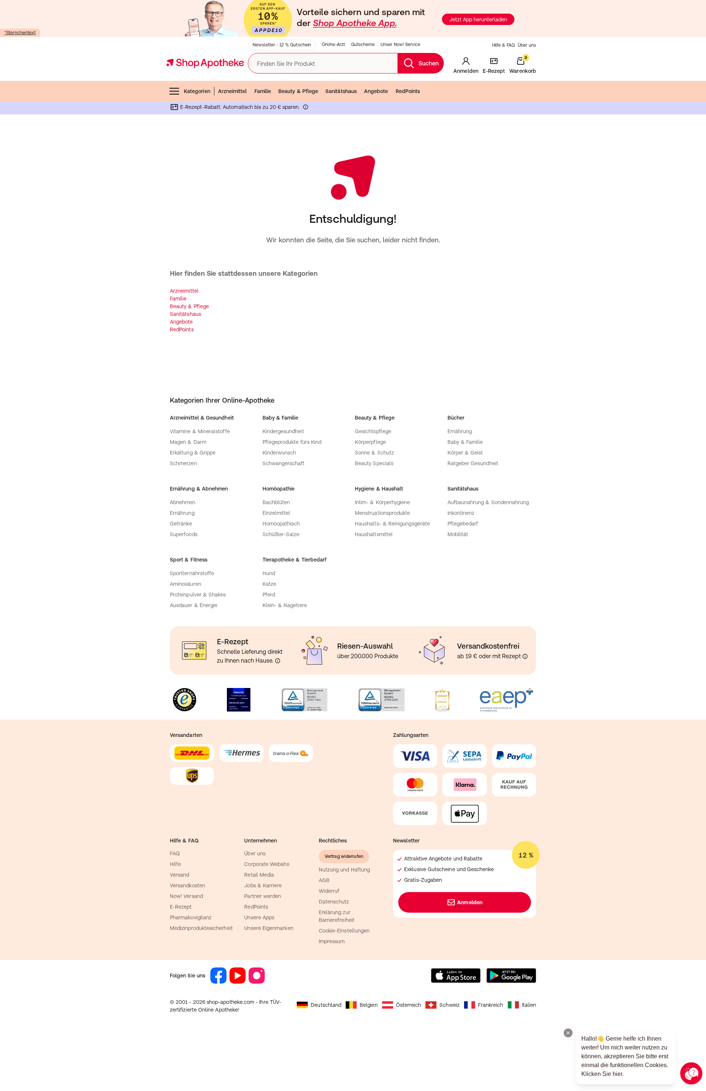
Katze (269, 584)
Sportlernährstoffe (192, 573)
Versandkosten (187, 885)
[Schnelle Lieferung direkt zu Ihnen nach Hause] (278, 661)
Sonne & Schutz (374, 453)
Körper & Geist (465, 453)
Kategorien (197, 91)
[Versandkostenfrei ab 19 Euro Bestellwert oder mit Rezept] (525, 656)
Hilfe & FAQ (503, 45)
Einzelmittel (276, 513)
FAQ (175, 853)
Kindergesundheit (283, 431)
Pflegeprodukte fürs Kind (292, 442)
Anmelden (469, 902)
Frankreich (490, 1005)
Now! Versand (186, 896)
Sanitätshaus (341, 91)
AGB (324, 880)
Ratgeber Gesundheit (473, 463)
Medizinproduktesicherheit (201, 928)
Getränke (181, 524)
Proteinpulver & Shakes (198, 595)
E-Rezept (181, 907)
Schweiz (449, 1005)
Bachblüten (276, 502)
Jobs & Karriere (263, 885)
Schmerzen (183, 463)
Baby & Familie (465, 442)
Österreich (408, 1005)
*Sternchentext (20, 32)
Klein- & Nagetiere (285, 605)
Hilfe (175, 864)
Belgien (369, 1005)
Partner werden (262, 896)
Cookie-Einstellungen (344, 931)
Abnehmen (183, 502)
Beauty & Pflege (298, 91)
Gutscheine (363, 44)
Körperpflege (370, 442)
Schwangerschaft (284, 463)
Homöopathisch (281, 524)
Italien (529, 1005)
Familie (262, 91)
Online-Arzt (333, 44)
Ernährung (460, 431)
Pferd (269, 595)
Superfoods (183, 534)
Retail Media (259, 875)
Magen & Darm (188, 442)
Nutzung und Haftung (344, 870)
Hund (269, 573)
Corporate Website (266, 864)
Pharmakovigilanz (190, 917)
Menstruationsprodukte (382, 513)
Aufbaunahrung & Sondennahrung (488, 502)
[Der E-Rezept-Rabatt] (305, 108)
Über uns (527, 45)
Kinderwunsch (279, 453)
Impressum (332, 941)
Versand (179, 875)
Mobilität (458, 534)
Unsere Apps (259, 917)
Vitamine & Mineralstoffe (200, 431)
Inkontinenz (461, 513)
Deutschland (326, 1005)
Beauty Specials (374, 463)
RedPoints (408, 91)
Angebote (376, 91)
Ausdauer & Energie (193, 605)
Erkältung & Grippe (192, 453)
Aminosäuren (185, 584)
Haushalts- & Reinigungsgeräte (392, 524)
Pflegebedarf (463, 524)
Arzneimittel (232, 91)
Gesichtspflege (373, 431)
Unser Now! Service (400, 44)
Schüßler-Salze (281, 534)
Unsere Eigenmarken (268, 928)
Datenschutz (334, 902)
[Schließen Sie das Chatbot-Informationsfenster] (568, 1032)
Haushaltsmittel (374, 534)
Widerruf (329, 891)
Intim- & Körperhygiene (382, 502)
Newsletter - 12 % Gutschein (282, 44)
